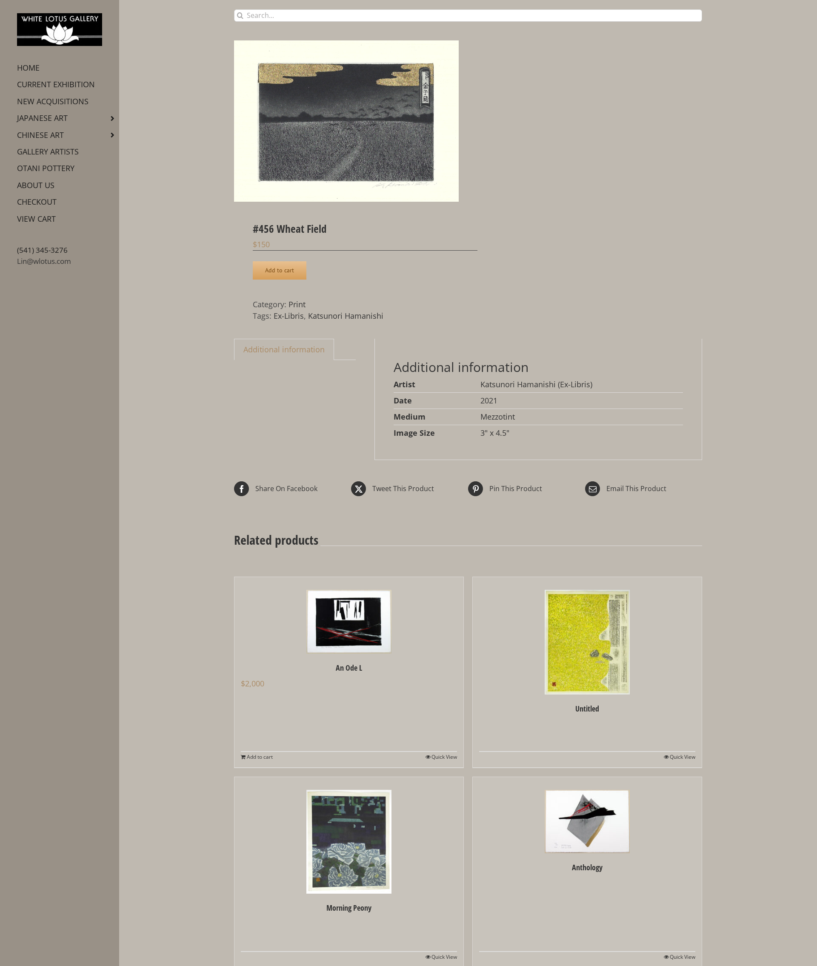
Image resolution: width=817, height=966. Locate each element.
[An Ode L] (348, 615)
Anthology (587, 867)
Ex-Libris (289, 316)
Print (297, 304)
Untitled (587, 708)
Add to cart (279, 270)
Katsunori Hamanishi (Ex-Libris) (536, 384)
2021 (488, 400)
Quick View (444, 756)
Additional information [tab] (284, 349)
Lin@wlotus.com (44, 261)
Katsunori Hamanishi (345, 316)
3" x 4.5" (494, 433)
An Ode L (349, 668)
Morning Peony (348, 908)
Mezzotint (497, 417)
